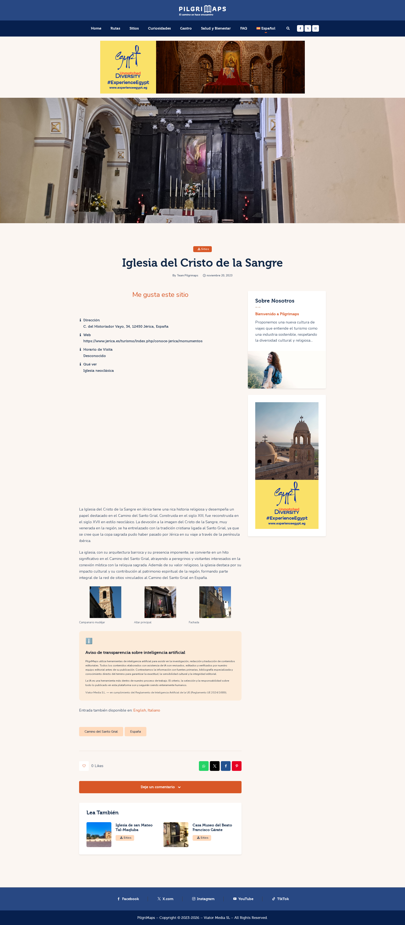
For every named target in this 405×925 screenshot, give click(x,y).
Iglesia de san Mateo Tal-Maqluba (134, 827)
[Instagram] (315, 28)
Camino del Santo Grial (101, 731)
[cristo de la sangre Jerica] (160, 602)
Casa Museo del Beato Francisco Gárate (212, 827)
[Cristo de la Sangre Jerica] (105, 602)
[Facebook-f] (300, 28)
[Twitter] (308, 28)
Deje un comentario (158, 787)
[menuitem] (266, 28)
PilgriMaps (146, 918)
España (135, 731)
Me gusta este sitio (160, 294)
